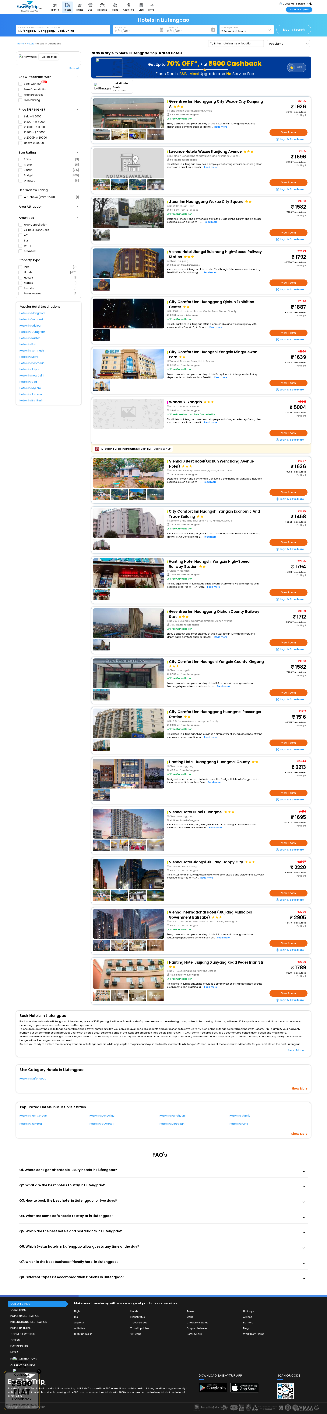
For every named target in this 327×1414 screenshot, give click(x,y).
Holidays (248, 1311)
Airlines (247, 1317)
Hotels (51, 272)
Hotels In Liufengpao (32, 1078)
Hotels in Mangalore (32, 313)
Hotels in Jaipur (29, 369)
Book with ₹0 (35, 84)
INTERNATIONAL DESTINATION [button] (28, 1322)
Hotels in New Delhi (31, 375)
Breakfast (30, 251)
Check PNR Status (197, 1322)
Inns (51, 267)
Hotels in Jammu (30, 394)
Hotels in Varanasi (31, 319)
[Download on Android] (213, 1391)
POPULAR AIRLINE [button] (20, 1328)
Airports (79, 1322)
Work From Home (254, 1334)
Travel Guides (138, 1322)
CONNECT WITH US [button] (22, 1334)
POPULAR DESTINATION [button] (24, 1316)
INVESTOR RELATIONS (23, 1358)
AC (26, 235)
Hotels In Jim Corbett (33, 1116)
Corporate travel (197, 1328)
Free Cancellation (36, 89)
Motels (51, 283)
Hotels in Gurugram (32, 332)
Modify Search (294, 30)
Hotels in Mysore (30, 388)
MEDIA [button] (14, 1352)
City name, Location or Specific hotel (39, 27)
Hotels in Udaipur (30, 326)
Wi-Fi (27, 246)
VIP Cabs (135, 1334)
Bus (76, 1317)
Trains (190, 1311)
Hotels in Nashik (29, 338)
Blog (246, 1328)
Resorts (51, 288)
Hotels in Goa (28, 382)
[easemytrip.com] (29, 11)
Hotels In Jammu (30, 1124)
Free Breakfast (34, 94)
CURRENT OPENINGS (22, 1365)
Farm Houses (51, 293)
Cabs (190, 1317)
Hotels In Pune (239, 1124)
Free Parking (32, 100)
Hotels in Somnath (31, 350)
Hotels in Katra (28, 357)
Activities (79, 1328)
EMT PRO (248, 1322)
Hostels (51, 277)
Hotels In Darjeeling (102, 1116)
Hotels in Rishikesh (31, 400)
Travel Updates (139, 1328)
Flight (77, 1311)
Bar (26, 240)
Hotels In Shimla (240, 1116)
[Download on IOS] (244, 1391)
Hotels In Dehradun (172, 1124)
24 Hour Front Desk (37, 230)
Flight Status (137, 1317)
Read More (296, 1050)
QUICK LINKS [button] (18, 1310)
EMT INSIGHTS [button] (19, 1346)
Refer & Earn (194, 1334)
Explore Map (49, 57)
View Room (288, 132)
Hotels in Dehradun (31, 363)
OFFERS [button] (15, 1340)
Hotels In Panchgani (172, 1116)
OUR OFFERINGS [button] (20, 1304)
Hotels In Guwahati (102, 1124)
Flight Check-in (83, 1334)
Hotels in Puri (27, 344)
